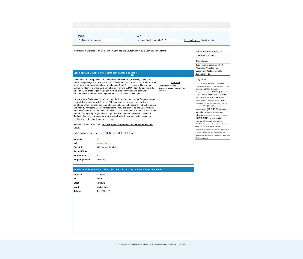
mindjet (219, 118)
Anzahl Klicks (80, 151)
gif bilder (212, 109)
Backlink (78, 147)
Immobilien (214, 89)
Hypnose (206, 89)
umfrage (205, 132)
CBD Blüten (109, 133)
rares (214, 121)
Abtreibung (203, 83)
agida (197, 97)
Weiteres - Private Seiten (98, 51)
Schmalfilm (225, 92)
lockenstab (224, 115)
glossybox (200, 112)
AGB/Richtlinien (136, 25)
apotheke (216, 97)
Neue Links (99, 25)
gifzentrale (223, 109)
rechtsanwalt (209, 124)
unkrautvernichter (219, 132)
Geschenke (215, 86)
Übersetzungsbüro (202, 138)
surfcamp (217, 129)
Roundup (216, 92)
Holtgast (199, 89)
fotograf (206, 106)
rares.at (219, 121)
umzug (210, 132)
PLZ (76, 178)
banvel (198, 100)
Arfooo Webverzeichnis (133, 244)
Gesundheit (224, 86)
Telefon (77, 191)
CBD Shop (128, 133)
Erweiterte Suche (208, 40)
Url (75, 143)
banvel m (204, 100)
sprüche (217, 127)
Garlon (209, 86)
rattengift (200, 123)
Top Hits (117, 25)
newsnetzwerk (200, 121)
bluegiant (211, 100)
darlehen (209, 103)
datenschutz (217, 103)
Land (76, 187)
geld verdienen (219, 106)
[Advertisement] (212, 190)
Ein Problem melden (167, 86)
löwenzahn (202, 117)
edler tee (225, 103)
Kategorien (157, 25)
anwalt (209, 97)
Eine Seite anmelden (181, 25)
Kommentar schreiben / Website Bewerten (172, 89)
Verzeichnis (81, 25)
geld (212, 106)
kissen (218, 115)
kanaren (207, 115)
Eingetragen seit (82, 159)
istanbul (199, 115)
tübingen (198, 132)
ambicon (203, 97)
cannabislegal (201, 103)
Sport (197, 95)
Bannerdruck (212, 83)
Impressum (203, 25)
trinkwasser (225, 129)
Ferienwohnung (201, 86)
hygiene (207, 112)
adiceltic (223, 95)
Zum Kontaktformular (206, 55)
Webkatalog (213, 94)
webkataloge (218, 135)
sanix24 (216, 124)
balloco (223, 97)
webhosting (209, 135)
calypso (223, 100)
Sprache (78, 139)
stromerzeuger (200, 129)
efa (197, 106)
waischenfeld (200, 135)
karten (213, 115)
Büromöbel (220, 83)
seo (201, 127)
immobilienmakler (217, 112)
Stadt (76, 183)
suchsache (209, 129)
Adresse (78, 174)
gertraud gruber (201, 109)
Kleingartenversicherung (203, 92)
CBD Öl (119, 133)
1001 (197, 83)
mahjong (212, 118)
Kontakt (182, 244)
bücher (217, 100)
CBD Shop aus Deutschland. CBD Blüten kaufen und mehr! (139, 51)
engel (200, 106)
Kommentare (80, 155)
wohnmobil (226, 135)
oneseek (209, 121)
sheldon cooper (209, 127)
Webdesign (203, 95)
